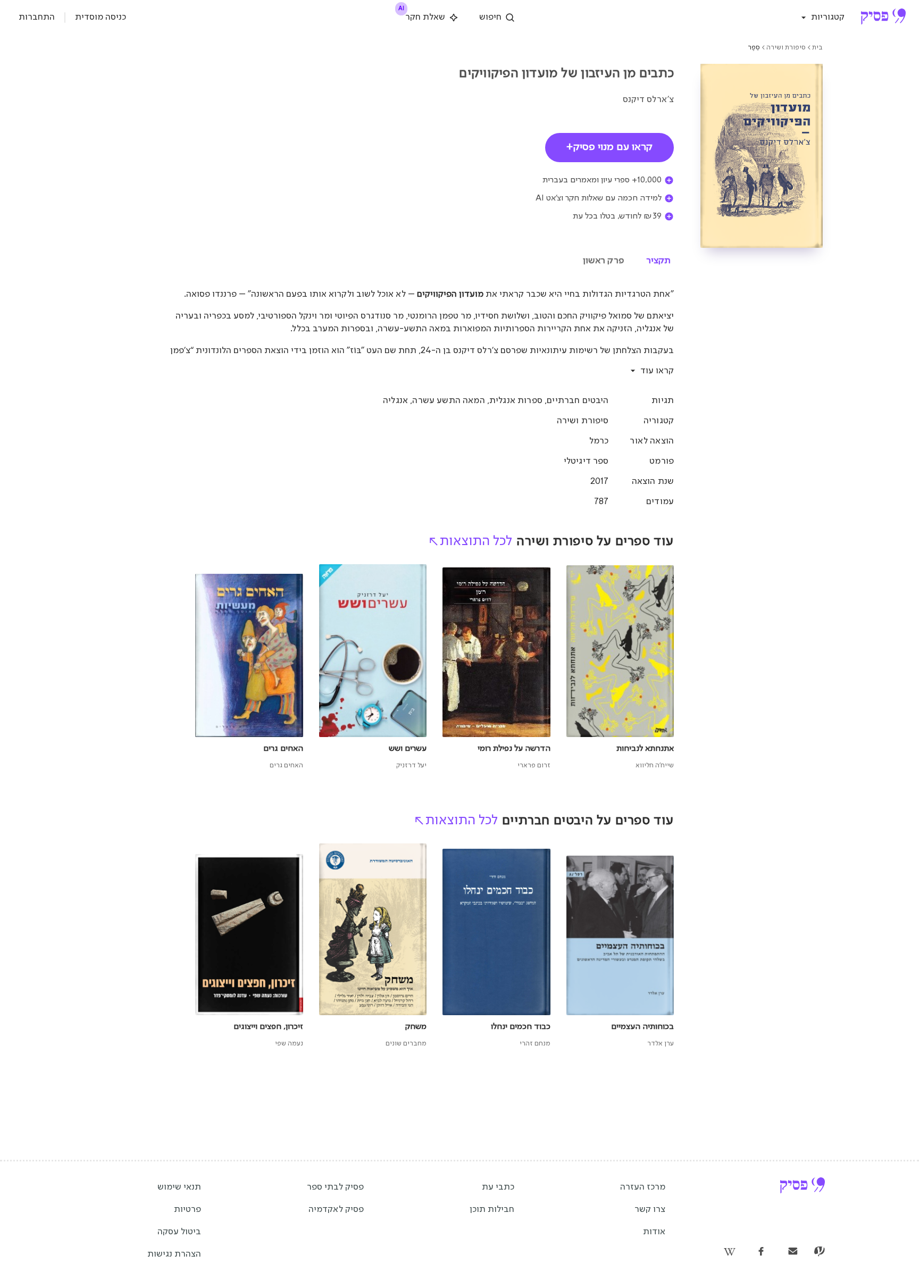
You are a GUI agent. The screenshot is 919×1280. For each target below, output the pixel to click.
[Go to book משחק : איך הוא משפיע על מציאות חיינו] (373, 946)
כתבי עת (498, 1187)
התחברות (37, 17)
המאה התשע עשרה (448, 400)
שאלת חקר (422, 15)
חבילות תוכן (492, 1209)
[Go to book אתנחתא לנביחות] (620, 667)
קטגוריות (828, 17)
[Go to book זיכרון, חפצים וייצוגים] (249, 946)
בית (817, 47)
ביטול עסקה (179, 1231)
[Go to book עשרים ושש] (373, 667)
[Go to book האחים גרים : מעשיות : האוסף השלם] (249, 667)
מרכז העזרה (642, 1187)
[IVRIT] (819, 1252)
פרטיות (187, 1209)
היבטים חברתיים (577, 400)
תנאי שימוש (179, 1187)
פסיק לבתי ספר (335, 1187)
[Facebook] (761, 1252)
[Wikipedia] (729, 1252)
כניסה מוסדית (100, 17)
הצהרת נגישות (174, 1254)
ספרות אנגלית (515, 400)
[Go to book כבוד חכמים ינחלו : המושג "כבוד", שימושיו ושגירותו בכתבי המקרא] (496, 946)
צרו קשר (649, 1209)
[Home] (883, 18)
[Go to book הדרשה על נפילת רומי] (496, 667)
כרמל (599, 441)
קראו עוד (657, 370)
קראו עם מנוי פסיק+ (609, 147)
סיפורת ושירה (786, 47)
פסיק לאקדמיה (336, 1209)
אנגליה (395, 400)
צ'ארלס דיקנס (648, 99)
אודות (654, 1231)
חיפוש (490, 17)
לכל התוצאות (476, 541)
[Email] (793, 1252)
